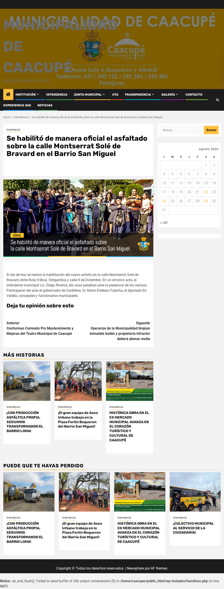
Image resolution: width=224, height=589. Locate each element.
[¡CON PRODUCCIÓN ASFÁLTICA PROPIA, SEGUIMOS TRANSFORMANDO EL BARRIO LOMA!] (26, 381)
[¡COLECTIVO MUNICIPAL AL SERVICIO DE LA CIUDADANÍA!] (195, 492)
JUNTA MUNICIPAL (88, 94)
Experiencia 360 (17, 105)
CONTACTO (194, 94)
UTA (115, 94)
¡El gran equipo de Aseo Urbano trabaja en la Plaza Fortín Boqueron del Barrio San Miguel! (78, 419)
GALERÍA (168, 94)
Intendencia (13, 129)
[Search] (217, 100)
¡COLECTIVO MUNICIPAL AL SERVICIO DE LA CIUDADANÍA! (193, 528)
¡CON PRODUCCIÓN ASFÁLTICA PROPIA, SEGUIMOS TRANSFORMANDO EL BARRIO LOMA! (25, 422)
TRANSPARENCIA (138, 94)
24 (164, 201)
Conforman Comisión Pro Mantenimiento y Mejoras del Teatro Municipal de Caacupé (40, 328)
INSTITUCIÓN (26, 94)
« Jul (163, 222)
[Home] (8, 95)
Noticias (44, 105)
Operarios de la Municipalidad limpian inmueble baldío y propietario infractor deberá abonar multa (120, 331)
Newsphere (135, 568)
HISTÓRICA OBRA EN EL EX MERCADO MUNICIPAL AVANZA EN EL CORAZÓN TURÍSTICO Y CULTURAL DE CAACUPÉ (129, 426)
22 (206, 192)
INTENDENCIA (56, 94)
